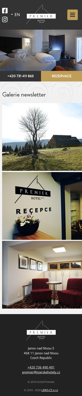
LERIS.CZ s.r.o (49, 390)
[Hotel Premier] (41, 331)
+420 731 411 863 (20, 76)
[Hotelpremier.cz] (41, 14)
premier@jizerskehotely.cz (41, 372)
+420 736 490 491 (41, 367)
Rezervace (61, 76)
